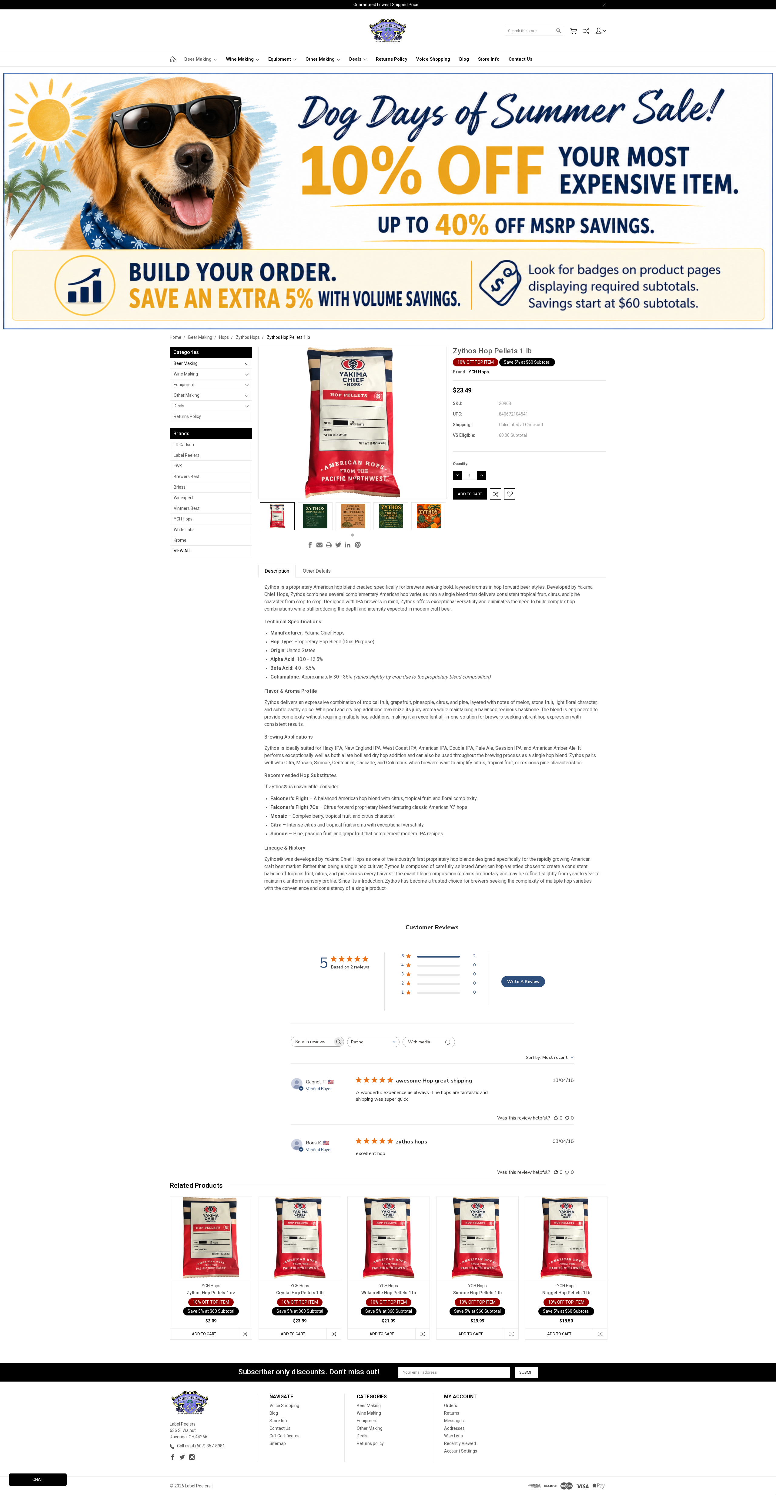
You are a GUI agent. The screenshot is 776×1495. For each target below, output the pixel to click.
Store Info (489, 59)
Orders (450, 1405)
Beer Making (198, 59)
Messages (454, 1420)
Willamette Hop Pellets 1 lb (388, 1292)
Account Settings (460, 1451)
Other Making (321, 59)
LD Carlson (184, 444)
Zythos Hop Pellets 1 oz (211, 1292)
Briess (180, 487)
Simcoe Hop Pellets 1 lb (477, 1292)
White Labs (184, 529)
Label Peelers (186, 455)
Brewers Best (186, 476)
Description (277, 571)
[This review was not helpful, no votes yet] (567, 1118)
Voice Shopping (433, 59)
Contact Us (520, 59)
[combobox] (373, 1042)
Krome (180, 540)
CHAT (37, 1479)
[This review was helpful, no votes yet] (556, 1118)
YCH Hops (183, 519)
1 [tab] (352, 535)
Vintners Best (186, 508)
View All (183, 550)
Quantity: (460, 463)
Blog (464, 59)
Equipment (280, 59)
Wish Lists (453, 1435)
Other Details (317, 571)
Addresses (454, 1428)
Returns (451, 1413)
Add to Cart (204, 1334)
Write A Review (523, 982)
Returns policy (391, 59)
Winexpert (183, 497)
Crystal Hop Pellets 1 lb (299, 1292)
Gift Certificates (284, 1435)
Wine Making (240, 59)
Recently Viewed (460, 1443)
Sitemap (277, 1443)
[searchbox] (312, 1041)
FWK (178, 465)
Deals (356, 59)
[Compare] (586, 31)
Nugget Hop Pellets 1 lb (566, 1292)
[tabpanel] (277, 516)
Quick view (211, 1254)
